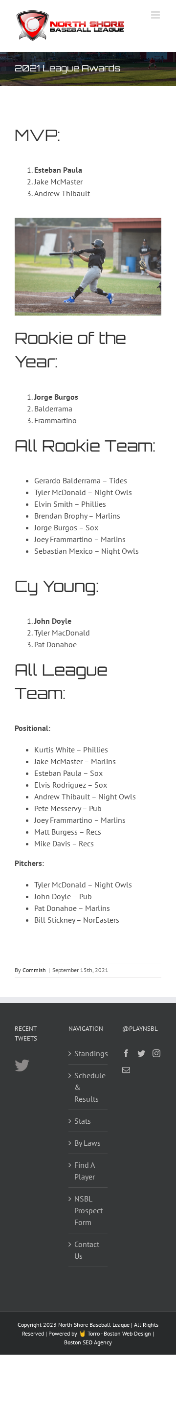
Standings (88, 1053)
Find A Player (84, 1170)
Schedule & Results (88, 1087)
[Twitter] (141, 1053)
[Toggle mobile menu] (156, 15)
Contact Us (86, 1250)
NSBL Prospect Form (88, 1210)
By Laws (87, 1143)
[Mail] (126, 1070)
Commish (34, 970)
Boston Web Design (127, 1333)
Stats (82, 1121)
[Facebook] (126, 1053)
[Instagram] (156, 1053)
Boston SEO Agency (88, 1342)
